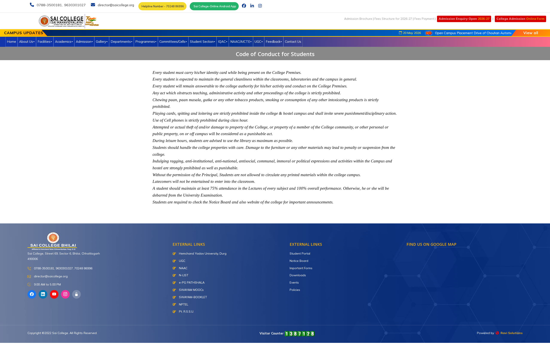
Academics (63, 42)
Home (11, 42)
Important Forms (301, 268)
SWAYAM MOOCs (191, 290)
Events (294, 282)
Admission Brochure (358, 19)
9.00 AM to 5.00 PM (47, 284)
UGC (258, 42)
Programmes (145, 42)
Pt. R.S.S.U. (186, 311)
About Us (26, 42)
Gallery (101, 42)
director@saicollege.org (115, 5)
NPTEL (183, 304)
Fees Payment (424, 19)
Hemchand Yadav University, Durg (202, 253)
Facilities (44, 42)
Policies (295, 290)
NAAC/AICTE (240, 42)
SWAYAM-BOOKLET (192, 297)
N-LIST (183, 275)
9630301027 (74, 5)
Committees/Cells (172, 42)
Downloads (298, 275)
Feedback (273, 42)
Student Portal (300, 253)
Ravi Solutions (510, 333)
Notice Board (299, 261)
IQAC (222, 42)
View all (530, 33)
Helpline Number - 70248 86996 (162, 6)
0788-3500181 (49, 5)
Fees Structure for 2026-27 (393, 19)
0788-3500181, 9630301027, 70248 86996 (62, 268)
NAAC (182, 268)
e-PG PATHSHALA (191, 282)
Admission (83, 42)
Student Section (202, 42)
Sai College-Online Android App (214, 6)
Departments (121, 42)
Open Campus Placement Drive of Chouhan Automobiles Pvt (468, 33)
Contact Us (293, 42)
